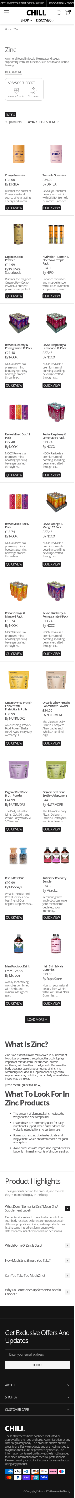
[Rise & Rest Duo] (18, 896)
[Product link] (18, 152)
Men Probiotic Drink (17, 966)
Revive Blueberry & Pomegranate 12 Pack (18, 346)
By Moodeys (13, 887)
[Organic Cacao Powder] (18, 275)
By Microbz (50, 890)
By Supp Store (51, 978)
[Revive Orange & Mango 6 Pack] (18, 632)
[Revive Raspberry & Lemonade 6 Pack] (56, 453)
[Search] (59, 12)
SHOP (25, 20)
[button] (10, 12)
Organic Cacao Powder (14, 258)
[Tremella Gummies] (56, 190)
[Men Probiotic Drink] (18, 983)
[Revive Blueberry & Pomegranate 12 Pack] (18, 363)
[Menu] (6, 12)
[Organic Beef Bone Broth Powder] (18, 809)
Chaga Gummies (15, 175)
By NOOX (11, 357)
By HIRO (47, 272)
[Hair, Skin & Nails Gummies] (56, 983)
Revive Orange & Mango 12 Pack (52, 525)
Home (8, 29)
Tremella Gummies (54, 175)
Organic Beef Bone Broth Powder (16, 793)
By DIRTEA (12, 184)
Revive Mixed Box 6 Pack (17, 525)
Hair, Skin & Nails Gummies (52, 968)
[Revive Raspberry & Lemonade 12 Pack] (56, 363)
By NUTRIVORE (15, 718)
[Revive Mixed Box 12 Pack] (18, 453)
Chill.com (37, 1492)
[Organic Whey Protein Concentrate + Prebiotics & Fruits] (18, 721)
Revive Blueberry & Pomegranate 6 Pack (55, 614)
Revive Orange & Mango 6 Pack (15, 614)
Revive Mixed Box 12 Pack (17, 436)
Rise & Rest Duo (14, 878)
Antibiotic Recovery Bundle (54, 879)
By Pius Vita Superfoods (13, 270)
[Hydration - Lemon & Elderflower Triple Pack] (56, 275)
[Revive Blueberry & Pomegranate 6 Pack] (56, 632)
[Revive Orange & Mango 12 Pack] (56, 542)
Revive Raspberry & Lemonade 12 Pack (54, 346)
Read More (13, 72)
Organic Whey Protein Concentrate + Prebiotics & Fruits (18, 706)
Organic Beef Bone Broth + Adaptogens (54, 793)
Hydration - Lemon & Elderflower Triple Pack (55, 260)
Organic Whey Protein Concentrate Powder (56, 704)
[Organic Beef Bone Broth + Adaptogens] (56, 809)
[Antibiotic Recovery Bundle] (56, 896)
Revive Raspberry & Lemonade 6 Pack (54, 436)
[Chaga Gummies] (18, 190)
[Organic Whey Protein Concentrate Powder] (56, 721)
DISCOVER (43, 20)
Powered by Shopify (57, 1492)
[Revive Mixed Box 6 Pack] (18, 542)
